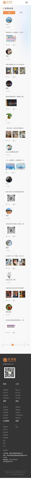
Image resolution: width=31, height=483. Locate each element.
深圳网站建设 (20, 474)
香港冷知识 (6, 398)
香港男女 (18, 407)
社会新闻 (5, 395)
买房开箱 (5, 409)
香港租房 (5, 427)
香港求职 (5, 432)
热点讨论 (5, 392)
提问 (9, 12)
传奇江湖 (18, 398)
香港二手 (5, 429)
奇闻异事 (18, 418)
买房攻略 (5, 412)
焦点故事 (18, 395)
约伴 (21, 12)
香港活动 (5, 435)
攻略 (4, 443)
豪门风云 (18, 392)
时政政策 (5, 390)
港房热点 (5, 407)
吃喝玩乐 (18, 412)
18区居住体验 (19, 415)
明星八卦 (18, 390)
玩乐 (4, 446)
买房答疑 (5, 415)
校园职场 (18, 409)
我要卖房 (5, 418)
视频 (17, 427)
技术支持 (14, 474)
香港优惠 (5, 437)
